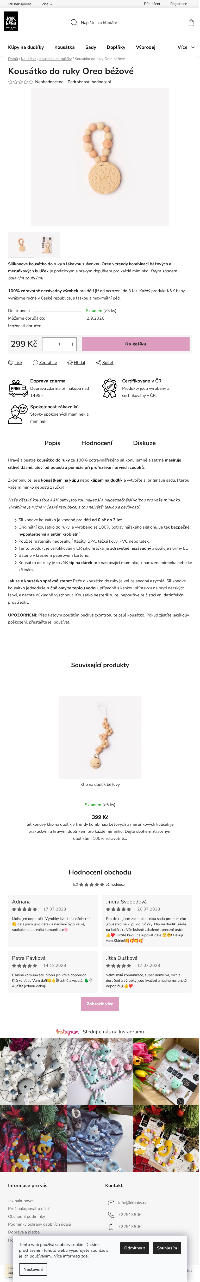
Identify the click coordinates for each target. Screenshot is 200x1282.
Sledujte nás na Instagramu (113, 1031)
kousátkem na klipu (60, 480)
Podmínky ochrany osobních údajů (39, 1224)
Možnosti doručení (25, 326)
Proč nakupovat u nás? (28, 1209)
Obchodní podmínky (26, 1216)
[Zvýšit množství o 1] (72, 344)
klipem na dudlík (106, 480)
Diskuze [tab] (144, 443)
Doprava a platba (24, 1232)
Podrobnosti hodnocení (89, 82)
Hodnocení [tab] (96, 443)
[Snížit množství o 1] (46, 344)
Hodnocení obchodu (100, 872)
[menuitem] (26, 47)
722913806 (130, 1215)
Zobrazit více (100, 1004)
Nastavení (33, 1269)
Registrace (178, 3)
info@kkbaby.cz (132, 1203)
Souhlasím (167, 1248)
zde (84, 1256)
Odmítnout (134, 1248)
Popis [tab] (52, 443)
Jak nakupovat (19, 4)
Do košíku (135, 344)
